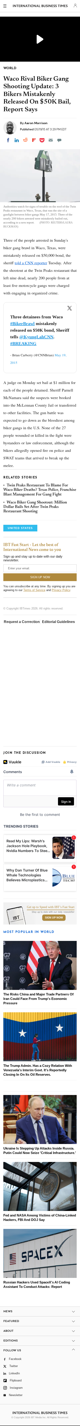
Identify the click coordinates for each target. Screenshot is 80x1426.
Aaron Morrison (36, 123)
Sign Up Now (54, 917)
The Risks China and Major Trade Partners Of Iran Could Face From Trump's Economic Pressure (38, 998)
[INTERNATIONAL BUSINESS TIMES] (40, 7)
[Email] (51, 140)
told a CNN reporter (31, 262)
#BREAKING (23, 343)
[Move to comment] (59, 140)
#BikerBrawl (22, 323)
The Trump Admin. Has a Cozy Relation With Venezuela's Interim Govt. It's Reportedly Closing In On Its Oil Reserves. (37, 1070)
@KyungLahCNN (36, 336)
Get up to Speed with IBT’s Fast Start (50, 907)
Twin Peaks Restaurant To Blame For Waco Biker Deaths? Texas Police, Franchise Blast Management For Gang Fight (39, 490)
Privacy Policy (61, 590)
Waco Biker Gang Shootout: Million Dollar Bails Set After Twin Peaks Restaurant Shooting (35, 507)
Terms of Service (34, 590)
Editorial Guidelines (58, 622)
